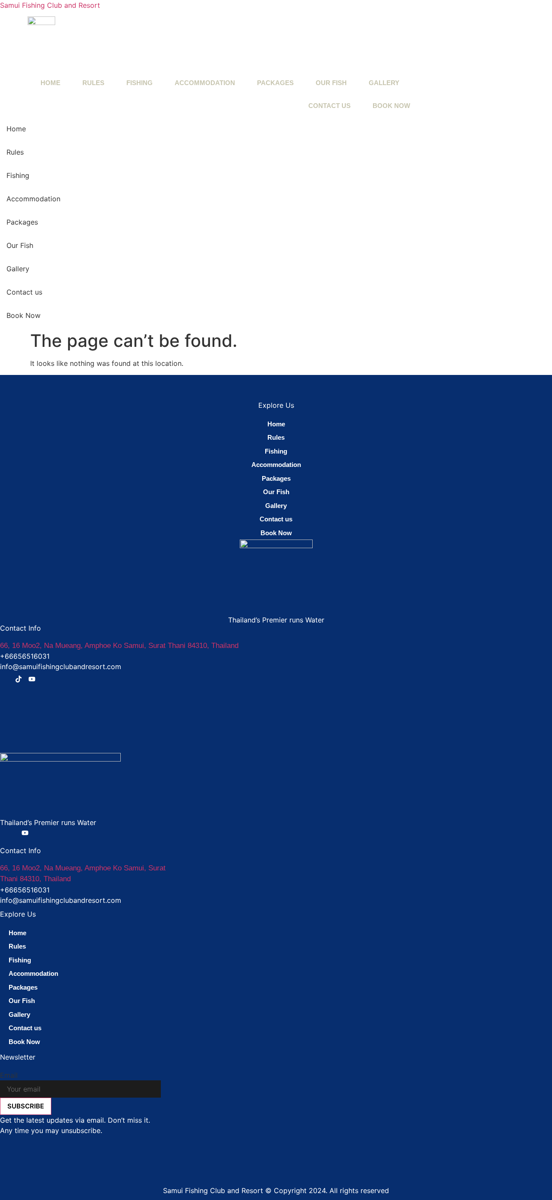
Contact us (329, 105)
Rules (93, 82)
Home (50, 82)
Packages (275, 82)
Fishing (139, 82)
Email (9, 1075)
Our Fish (331, 82)
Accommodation (205, 82)
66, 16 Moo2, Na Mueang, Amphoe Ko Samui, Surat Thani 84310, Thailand (119, 645)
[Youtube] (31, 680)
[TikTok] (18, 680)
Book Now (391, 105)
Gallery (384, 82)
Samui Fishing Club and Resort (50, 5)
